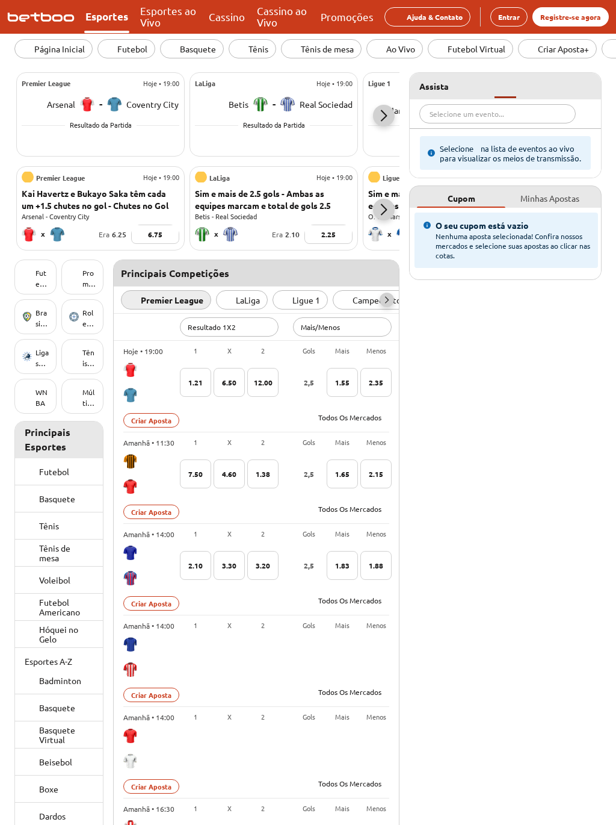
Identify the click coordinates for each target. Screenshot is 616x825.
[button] (384, 115)
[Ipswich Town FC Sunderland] (130, 657)
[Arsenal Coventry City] (130, 382)
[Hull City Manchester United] (130, 473)
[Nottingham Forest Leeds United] (130, 748)
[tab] (461, 197)
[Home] (43, 17)
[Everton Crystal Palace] (130, 565)
